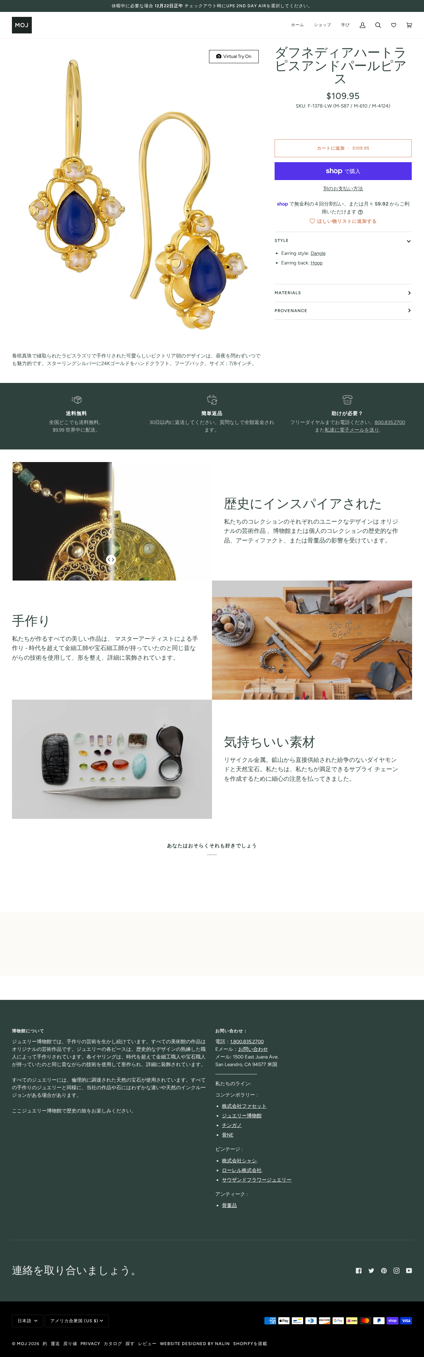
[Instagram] (396, 1271)
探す (130, 1343)
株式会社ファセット (244, 1106)
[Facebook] (359, 1271)
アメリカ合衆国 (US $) (74, 1320)
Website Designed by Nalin (195, 1343)
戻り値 (70, 1343)
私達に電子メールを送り (352, 430)
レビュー (147, 1343)
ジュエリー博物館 (242, 1116)
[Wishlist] (393, 25)
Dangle (318, 253)
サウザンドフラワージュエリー (257, 1180)
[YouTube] (409, 1271)
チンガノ (232, 1125)
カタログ (113, 1343)
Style (282, 240)
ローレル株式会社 (242, 1170)
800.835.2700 (390, 422)
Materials (288, 292)
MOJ (22, 1343)
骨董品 (229, 1205)
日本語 (25, 1320)
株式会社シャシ (239, 1161)
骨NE (228, 1135)
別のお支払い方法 (343, 188)
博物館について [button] (28, 1030)
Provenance (291, 310)
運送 (55, 1343)
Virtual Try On (236, 56)
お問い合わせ (253, 1049)
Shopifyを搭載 (250, 1343)
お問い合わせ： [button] (231, 1030)
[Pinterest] (384, 1271)
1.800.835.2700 (247, 1042)
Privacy (90, 1343)
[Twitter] (371, 1271)
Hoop (317, 263)
